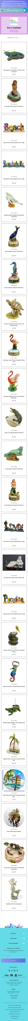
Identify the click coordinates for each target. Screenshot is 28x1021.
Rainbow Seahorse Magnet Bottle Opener (14, 686)
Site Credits (15, 1018)
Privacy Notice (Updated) (14, 1005)
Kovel (7, 5)
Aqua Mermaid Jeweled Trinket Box (14, 106)
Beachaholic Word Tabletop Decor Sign (14, 178)
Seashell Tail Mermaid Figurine (14, 904)
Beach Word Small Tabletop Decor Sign (14, 142)
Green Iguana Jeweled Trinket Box (14, 468)
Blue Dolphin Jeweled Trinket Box (14, 251)
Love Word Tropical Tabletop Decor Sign (14, 541)
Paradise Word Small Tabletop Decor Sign (14, 614)
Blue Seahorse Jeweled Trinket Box (14, 287)
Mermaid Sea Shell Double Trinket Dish (14, 577)
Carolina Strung (20, 5)
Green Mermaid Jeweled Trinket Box (14, 505)
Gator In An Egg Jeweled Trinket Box (14, 432)
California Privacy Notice (14, 1007)
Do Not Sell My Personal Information (14, 1009)
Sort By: (9, 37)
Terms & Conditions (14, 1011)
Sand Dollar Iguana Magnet (14, 831)
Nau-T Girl (13, 5)
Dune (19, 3)
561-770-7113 (14, 997)
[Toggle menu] (2, 10)
